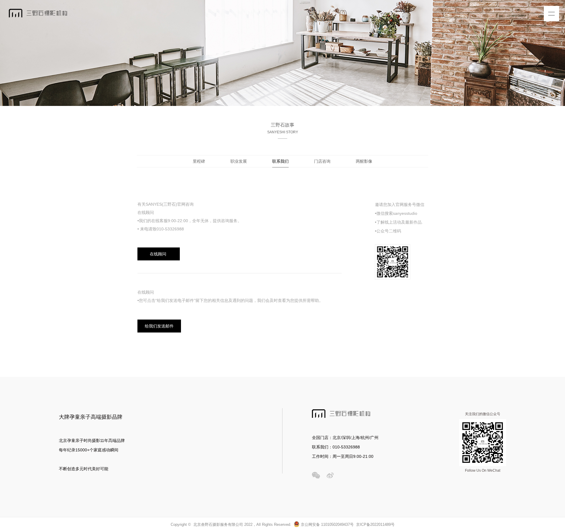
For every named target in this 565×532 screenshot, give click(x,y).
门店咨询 (322, 161)
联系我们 (280, 161)
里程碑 (199, 161)
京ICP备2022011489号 (375, 524)
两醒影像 (364, 161)
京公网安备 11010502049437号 (327, 524)
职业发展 (238, 161)
